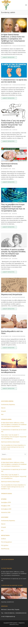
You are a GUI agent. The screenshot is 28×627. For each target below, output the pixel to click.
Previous (3, 593)
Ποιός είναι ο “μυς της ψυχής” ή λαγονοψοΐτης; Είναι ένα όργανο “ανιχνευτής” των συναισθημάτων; (13, 124)
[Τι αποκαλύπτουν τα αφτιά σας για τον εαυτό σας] (14, 70)
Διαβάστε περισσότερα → (8, 57)
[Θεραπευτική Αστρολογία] (14, 285)
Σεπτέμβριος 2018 (6, 509)
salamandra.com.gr (14, 624)
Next (25, 593)
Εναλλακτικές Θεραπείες (19, 45)
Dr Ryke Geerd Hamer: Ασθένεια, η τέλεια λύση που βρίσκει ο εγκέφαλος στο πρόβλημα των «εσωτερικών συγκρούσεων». (13, 39)
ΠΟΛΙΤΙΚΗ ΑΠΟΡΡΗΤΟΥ (7, 602)
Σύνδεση (3, 538)
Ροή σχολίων (4, 545)
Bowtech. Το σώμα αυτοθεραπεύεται (8, 371)
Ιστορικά (15, 258)
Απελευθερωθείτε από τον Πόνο (12, 332)
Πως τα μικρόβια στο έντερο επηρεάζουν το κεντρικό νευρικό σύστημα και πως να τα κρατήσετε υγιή (13, 207)
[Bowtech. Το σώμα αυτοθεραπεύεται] (14, 361)
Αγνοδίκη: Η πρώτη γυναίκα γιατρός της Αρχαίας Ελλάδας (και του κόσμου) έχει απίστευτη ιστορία (13, 252)
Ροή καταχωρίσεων (6, 542)
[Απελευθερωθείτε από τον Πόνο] (14, 322)
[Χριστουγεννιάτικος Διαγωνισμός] (14, 154)
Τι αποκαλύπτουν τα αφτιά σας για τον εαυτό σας (14, 81)
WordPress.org (5, 548)
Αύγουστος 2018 (5, 512)
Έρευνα (15, 129)
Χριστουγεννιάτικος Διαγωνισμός (9, 165)
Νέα (14, 168)
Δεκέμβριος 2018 (6, 502)
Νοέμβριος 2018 (5, 505)
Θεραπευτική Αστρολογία (11, 294)
